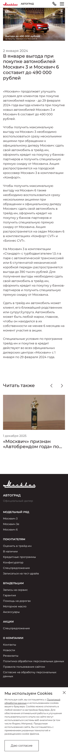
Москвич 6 (10, 529)
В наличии (10, 551)
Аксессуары (11, 612)
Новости (9, 650)
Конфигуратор (13, 562)
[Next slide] (62, 386)
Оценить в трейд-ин (17, 546)
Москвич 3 (10, 518)
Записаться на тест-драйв (21, 573)
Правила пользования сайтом (24, 666)
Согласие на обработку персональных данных (29, 674)
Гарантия (9, 595)
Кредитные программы (19, 557)
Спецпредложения (16, 568)
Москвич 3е (11, 524)
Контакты (9, 644)
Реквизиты (10, 655)
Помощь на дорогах (17, 601)
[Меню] (62, 4)
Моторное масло (14, 606)
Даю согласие (21, 745)
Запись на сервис (15, 590)
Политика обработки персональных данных (33, 661)
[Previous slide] (51, 386)
